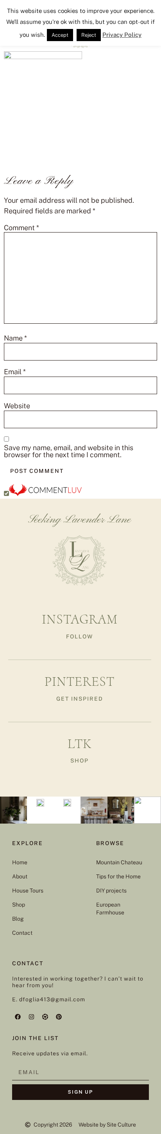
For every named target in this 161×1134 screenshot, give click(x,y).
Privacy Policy (121, 34)
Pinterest (79, 682)
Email (15, 371)
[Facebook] (18, 1016)
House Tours (27, 890)
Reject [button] (88, 35)
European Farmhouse (110, 908)
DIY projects (111, 890)
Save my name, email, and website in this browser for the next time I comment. (68, 451)
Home (19, 862)
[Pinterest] (59, 1016)
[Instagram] (32, 1016)
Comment (21, 227)
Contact (22, 933)
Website (17, 405)
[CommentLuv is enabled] (45, 493)
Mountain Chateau (119, 862)
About (19, 876)
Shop (18, 904)
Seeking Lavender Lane (79, 519)
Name (15, 338)
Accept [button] (60, 35)
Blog (18, 919)
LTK (80, 744)
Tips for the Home (118, 876)
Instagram (80, 619)
